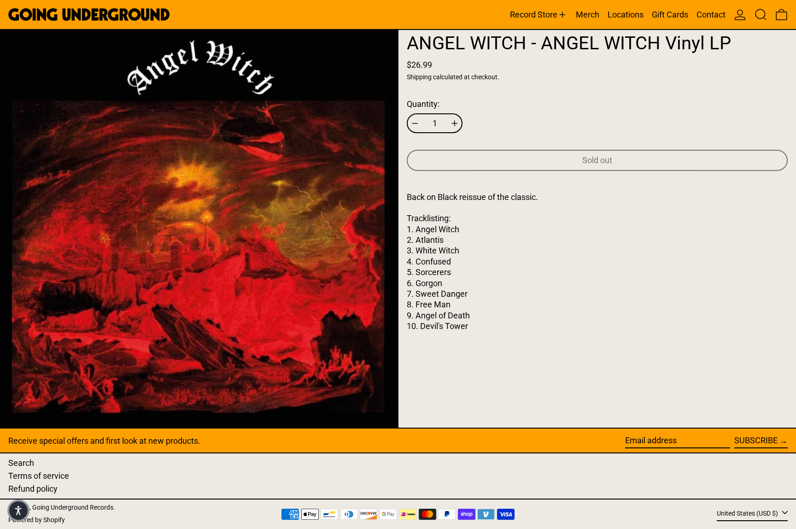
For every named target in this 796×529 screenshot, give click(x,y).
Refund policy (33, 489)
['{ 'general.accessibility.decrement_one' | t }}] (415, 123)
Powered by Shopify (36, 520)
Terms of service (38, 476)
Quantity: (423, 104)
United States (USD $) (748, 513)
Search (21, 463)
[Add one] (454, 123)
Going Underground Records (72, 507)
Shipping (419, 77)
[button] (761, 14)
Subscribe (756, 440)
